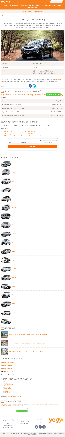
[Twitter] (34, 86)
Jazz (13, 198)
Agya (13, 260)
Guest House (42, 404)
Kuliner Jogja (54, 5)
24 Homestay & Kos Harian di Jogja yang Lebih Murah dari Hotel (23, 136)
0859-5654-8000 (22, 411)
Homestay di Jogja (8, 417)
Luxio (13, 172)
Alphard (14, 268)
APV (13, 242)
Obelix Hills (7, 392)
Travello (14, 225)
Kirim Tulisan (40, 420)
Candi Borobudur (8, 390)
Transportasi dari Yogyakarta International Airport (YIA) (24, 420)
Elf (12, 216)
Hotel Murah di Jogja (8, 425)
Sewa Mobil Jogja (41, 5)
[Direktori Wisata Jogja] (56, 420)
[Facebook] (30, 86)
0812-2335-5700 (54, 95)
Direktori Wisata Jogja (56, 417)
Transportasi (8, 15)
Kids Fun (6, 394)
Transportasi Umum (26, 11)
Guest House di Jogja (8, 427)
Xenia (13, 181)
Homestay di (7, 362)
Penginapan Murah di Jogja (8, 420)
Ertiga (13, 251)
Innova (13, 312)
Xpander (14, 233)
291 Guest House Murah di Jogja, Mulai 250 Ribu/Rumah (21, 132)
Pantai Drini (7, 391)
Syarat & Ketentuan (40, 424)
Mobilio (14, 207)
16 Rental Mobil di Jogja (14, 396)
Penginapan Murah (6, 405)
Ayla (13, 163)
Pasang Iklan (40, 422)
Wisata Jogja (15, 5)
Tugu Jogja (7, 386)
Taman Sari (7, 387)
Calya (13, 286)
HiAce (13, 303)
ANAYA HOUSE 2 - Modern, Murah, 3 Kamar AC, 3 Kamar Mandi (25, 351)
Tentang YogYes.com (40, 417)
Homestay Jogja (27, 5)
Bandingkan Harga (27, 15)
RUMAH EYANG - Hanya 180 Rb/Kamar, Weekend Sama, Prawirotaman (27, 334)
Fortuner (14, 295)
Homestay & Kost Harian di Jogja (8, 422)
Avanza (14, 277)
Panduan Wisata (32, 7)
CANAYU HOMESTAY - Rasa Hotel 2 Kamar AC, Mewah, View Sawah (27, 343)
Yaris (13, 321)
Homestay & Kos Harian (53, 404)
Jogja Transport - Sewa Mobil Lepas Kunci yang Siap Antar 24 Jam (23, 95)
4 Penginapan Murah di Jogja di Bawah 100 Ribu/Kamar (21, 134)
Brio (13, 190)
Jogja (6, 5)
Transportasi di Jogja (24, 417)
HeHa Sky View (8, 388)
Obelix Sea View (8, 384)
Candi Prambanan (9, 382)
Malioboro (7, 383)
